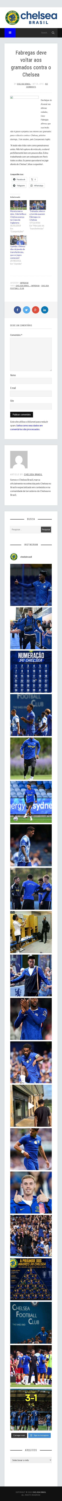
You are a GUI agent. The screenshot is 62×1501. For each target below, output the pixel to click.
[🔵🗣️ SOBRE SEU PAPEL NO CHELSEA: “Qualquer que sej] (31, 715)
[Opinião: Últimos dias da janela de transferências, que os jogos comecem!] (18, 240)
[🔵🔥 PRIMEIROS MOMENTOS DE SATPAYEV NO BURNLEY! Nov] (31, 1106)
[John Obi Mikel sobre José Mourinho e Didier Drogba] (31, 932)
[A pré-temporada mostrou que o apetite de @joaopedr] (31, 1323)
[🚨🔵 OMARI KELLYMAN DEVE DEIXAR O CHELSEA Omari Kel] (31, 802)
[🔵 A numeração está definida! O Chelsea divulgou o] (31, 672)
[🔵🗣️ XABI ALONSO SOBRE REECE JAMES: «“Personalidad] (31, 1062)
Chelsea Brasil (24, 84)
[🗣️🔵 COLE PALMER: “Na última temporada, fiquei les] (31, 1193)
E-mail (13, 388)
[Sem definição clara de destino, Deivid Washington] (31, 628)
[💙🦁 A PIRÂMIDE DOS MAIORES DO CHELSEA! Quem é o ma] (31, 1279)
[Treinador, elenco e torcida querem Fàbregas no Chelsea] (38, 205)
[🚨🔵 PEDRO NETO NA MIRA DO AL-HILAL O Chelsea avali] (31, 1149)
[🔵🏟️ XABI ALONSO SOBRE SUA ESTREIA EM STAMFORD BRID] (31, 1236)
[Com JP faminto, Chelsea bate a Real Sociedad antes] (31, 1410)
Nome (13, 375)
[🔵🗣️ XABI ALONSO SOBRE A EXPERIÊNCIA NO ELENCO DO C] (31, 889)
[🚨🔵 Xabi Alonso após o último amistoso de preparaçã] (31, 1366)
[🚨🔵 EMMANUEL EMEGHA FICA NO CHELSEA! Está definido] (31, 758)
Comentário (16, 335)
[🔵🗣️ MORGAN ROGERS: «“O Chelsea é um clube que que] (31, 976)
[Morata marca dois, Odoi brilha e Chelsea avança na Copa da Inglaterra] (18, 205)
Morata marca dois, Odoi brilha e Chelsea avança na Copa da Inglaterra (18, 217)
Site (12, 400)
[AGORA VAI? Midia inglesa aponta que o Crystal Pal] (31, 585)
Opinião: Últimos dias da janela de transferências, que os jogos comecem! (17, 252)
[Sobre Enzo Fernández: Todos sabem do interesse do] (31, 845)
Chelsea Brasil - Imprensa (28, 286)
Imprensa (24, 283)
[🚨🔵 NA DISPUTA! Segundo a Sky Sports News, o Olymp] (31, 1019)
